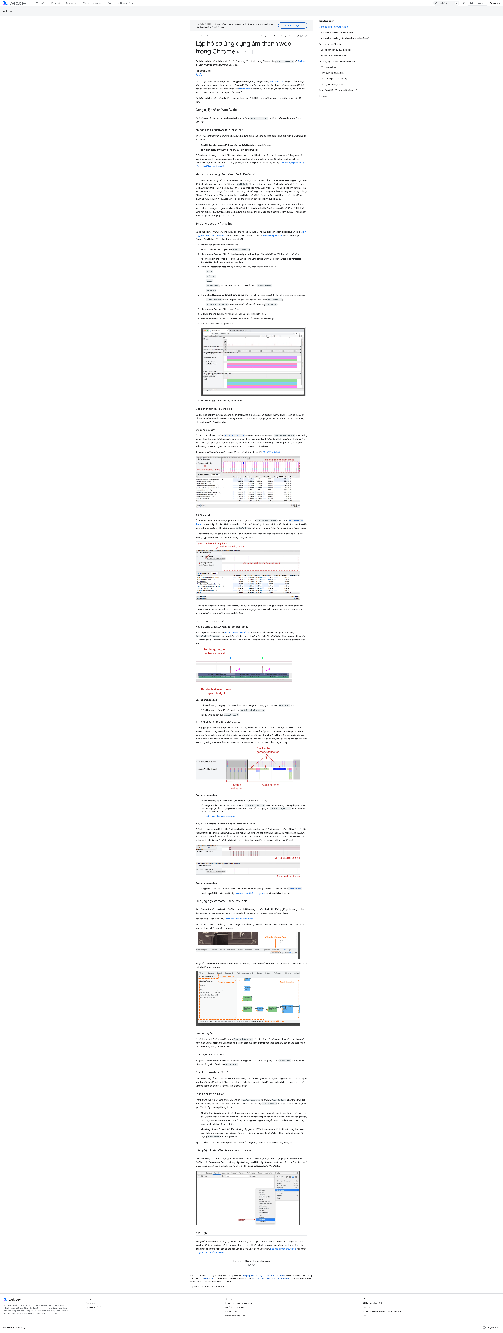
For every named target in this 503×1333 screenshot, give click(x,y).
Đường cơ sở (71, 3)
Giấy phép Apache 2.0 (207, 1278)
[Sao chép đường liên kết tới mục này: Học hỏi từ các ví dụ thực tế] (230, 621)
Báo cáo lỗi (90, 1303)
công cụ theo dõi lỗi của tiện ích (211, 1252)
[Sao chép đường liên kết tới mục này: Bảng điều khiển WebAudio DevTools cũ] (253, 1150)
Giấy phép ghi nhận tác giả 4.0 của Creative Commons (264, 1275)
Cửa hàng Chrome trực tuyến (239, 918)
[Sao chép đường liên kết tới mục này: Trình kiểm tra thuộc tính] (227, 1054)
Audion (301, 61)
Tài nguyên (40, 3)
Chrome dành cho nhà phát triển (238, 1303)
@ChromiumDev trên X (372, 1303)
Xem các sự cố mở (93, 1307)
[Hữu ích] (302, 36)
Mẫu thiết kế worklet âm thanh (220, 816)
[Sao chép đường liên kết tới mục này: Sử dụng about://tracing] (235, 223)
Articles (7, 11)
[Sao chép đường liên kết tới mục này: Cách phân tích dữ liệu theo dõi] (235, 409)
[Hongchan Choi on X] (197, 75)
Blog (109, 3)
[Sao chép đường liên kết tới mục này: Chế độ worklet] (212, 515)
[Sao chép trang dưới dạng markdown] (246, 52)
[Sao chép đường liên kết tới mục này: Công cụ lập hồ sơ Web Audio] (239, 110)
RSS (364, 1315)
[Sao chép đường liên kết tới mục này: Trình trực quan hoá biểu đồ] (230, 1072)
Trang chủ (199, 36)
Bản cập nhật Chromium (234, 1307)
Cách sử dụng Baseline (92, 3)
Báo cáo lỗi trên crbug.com (283, 1249)
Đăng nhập (495, 3)
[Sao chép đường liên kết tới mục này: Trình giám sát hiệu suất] (226, 1094)
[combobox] (446, 3)
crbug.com (244, 89)
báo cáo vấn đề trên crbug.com (250, 893)
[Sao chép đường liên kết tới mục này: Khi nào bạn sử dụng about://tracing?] (245, 130)
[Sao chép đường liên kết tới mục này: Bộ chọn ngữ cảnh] (219, 1033)
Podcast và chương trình (235, 1315)
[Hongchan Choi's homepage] (200, 75)
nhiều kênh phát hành (273, 235)
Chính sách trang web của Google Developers (270, 1278)
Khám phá (55, 3)
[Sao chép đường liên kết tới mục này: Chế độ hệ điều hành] (217, 429)
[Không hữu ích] (305, 36)
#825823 (267, 452)
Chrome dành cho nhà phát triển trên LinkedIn (382, 1311)
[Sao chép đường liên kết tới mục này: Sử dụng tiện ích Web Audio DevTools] (250, 901)
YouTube (366, 1307)
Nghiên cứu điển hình (126, 3)
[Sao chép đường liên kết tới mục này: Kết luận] (209, 1233)
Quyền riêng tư (21, 1327)
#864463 (276, 452)
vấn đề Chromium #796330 (237, 632)
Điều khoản (7, 1327)
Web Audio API (277, 81)
